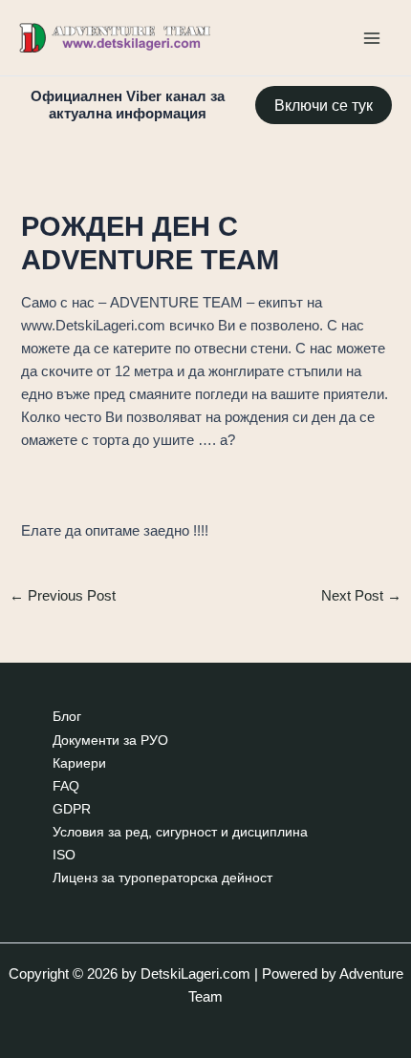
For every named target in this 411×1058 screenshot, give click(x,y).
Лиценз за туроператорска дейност (162, 878)
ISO (64, 855)
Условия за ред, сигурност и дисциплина (180, 832)
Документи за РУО (110, 740)
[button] (323, 105)
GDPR (72, 809)
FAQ (66, 786)
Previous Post (63, 596)
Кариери (79, 763)
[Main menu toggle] (372, 38)
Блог (67, 716)
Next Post (361, 596)
